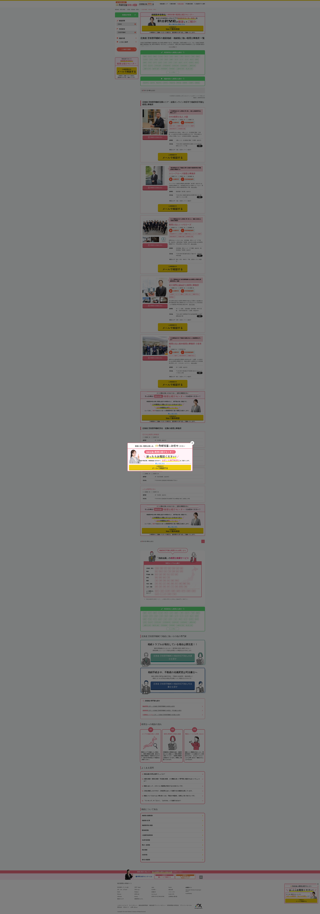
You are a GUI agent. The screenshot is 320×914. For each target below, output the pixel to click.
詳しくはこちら (160, 463)
